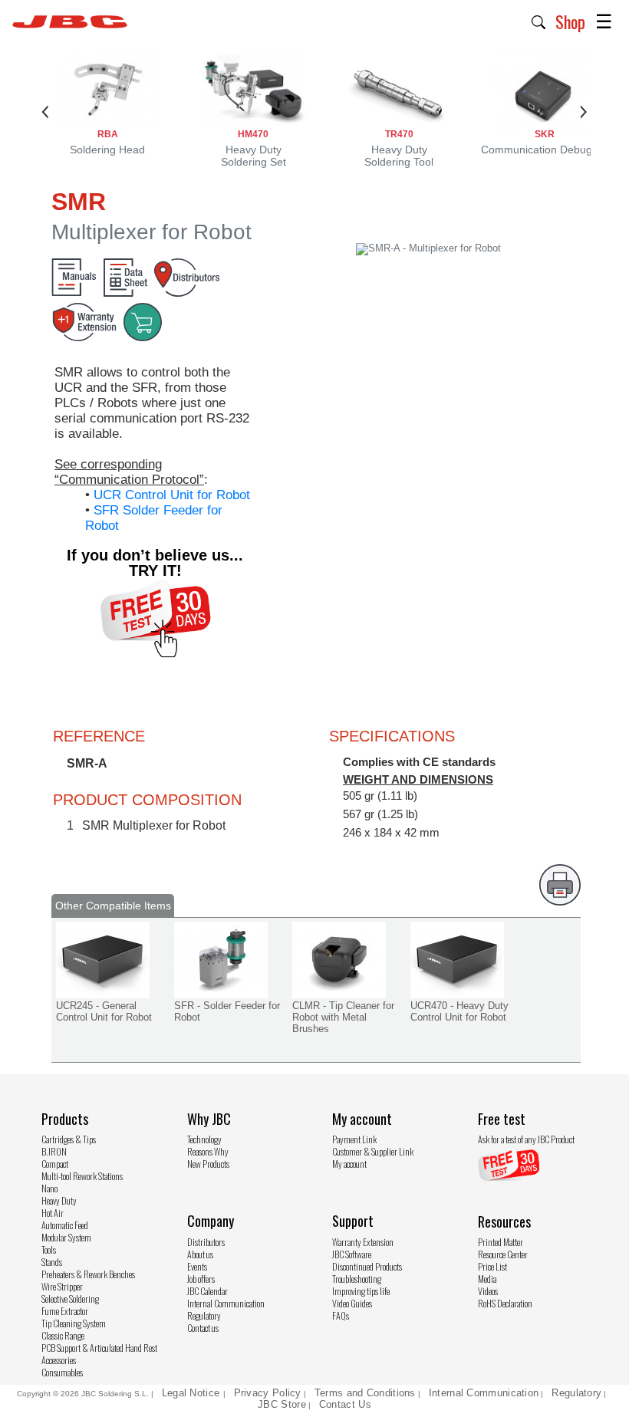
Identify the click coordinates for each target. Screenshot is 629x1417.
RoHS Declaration (505, 1303)
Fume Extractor (64, 1310)
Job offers (201, 1278)
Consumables (62, 1372)
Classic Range (62, 1335)
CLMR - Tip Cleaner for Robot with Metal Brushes (343, 1017)
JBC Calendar (207, 1290)
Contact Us (345, 1404)
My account (349, 1163)
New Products (208, 1163)
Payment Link (354, 1139)
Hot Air (52, 1212)
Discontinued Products (367, 1266)
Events (197, 1266)
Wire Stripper (62, 1286)
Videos (488, 1290)
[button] (539, 20)
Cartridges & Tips (68, 1139)
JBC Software (351, 1254)
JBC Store (282, 1404)
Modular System (66, 1237)
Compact (54, 1163)
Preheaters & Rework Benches (88, 1274)
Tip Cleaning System (73, 1323)
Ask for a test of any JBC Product (526, 1139)
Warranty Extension (363, 1241)
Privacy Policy (267, 1393)
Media (487, 1278)
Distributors (206, 1241)
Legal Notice (192, 1393)
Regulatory (204, 1315)
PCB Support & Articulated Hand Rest (99, 1347)
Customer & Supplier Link (372, 1151)
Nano (49, 1188)
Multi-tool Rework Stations (82, 1175)
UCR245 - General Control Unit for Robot (104, 1011)
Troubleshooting (356, 1278)
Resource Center (503, 1254)
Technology (204, 1139)
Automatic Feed (64, 1224)
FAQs (340, 1315)
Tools (48, 1249)
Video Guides (352, 1303)
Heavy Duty (59, 1200)
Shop (570, 21)
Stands (51, 1261)
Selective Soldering (70, 1298)
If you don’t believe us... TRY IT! (155, 563)
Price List (492, 1266)
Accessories (58, 1359)
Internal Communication (226, 1303)
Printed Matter (500, 1241)
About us (200, 1254)
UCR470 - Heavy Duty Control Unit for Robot (459, 1011)
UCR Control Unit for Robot (172, 495)
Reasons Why (208, 1151)
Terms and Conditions (365, 1393)
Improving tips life (361, 1290)
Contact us (203, 1327)
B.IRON (54, 1151)
